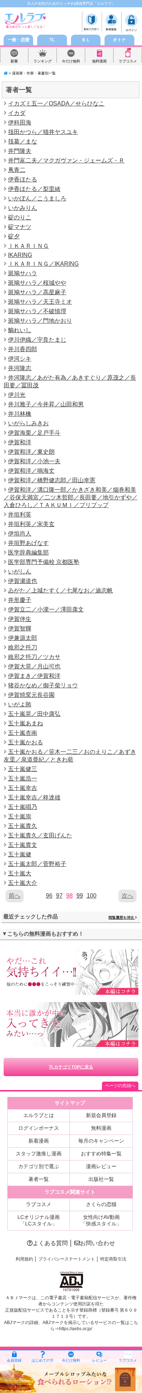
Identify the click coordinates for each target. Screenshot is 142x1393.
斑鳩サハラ (22, 273)
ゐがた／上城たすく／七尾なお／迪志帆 (60, 590)
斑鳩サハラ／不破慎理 (37, 311)
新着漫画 (38, 1141)
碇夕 (14, 236)
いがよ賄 (19, 704)
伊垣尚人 (19, 533)
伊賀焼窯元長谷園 (31, 695)
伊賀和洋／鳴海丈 (31, 471)
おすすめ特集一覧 (101, 1153)
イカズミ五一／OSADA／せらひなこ (56, 103)
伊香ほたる (22, 179)
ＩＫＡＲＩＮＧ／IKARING (43, 264)
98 (69, 896)
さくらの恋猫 (101, 1204)
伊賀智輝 (19, 628)
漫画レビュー (101, 1166)
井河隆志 (19, 368)
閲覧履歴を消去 (122, 918)
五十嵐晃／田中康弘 (34, 714)
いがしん (19, 571)
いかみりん (22, 208)
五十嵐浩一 (22, 778)
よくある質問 (50, 1243)
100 (91, 896)
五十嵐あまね (25, 723)
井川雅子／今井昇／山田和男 (46, 404)
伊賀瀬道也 (22, 581)
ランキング (42, 61)
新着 (14, 61)
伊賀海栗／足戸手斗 (34, 433)
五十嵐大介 (22, 883)
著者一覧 (38, 1179)
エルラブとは (38, 1115)
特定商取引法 (113, 1259)
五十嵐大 (19, 873)
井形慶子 (19, 600)
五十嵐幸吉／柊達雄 (34, 797)
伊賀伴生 (19, 619)
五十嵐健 (19, 854)
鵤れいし (19, 330)
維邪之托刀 (22, 647)
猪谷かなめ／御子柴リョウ (43, 685)
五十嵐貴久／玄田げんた (40, 835)
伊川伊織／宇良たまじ (37, 340)
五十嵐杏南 (22, 733)
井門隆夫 (19, 151)
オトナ (119, 39)
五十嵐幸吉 (22, 788)
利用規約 (24, 1259)
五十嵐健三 (22, 769)
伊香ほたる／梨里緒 (34, 189)
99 (79, 896)
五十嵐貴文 (22, 845)
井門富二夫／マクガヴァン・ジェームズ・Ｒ (66, 160)
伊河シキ (19, 359)
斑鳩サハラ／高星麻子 (37, 292)
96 (49, 896)
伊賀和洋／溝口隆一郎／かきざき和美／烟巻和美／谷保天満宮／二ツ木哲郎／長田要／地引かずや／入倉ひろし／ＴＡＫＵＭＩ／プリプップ (71, 497)
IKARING (20, 255)
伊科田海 (19, 122)
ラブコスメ (128, 61)
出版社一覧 (101, 1179)
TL (52, 39)
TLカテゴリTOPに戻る (71, 1067)
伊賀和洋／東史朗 (31, 452)
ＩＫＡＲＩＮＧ (28, 246)
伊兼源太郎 (22, 638)
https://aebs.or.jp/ (75, 1328)
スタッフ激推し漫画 (39, 1153)
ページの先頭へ (120, 1085)
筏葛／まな (22, 141)
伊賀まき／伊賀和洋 (34, 676)
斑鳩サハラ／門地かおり (40, 321)
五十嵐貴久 (22, 826)
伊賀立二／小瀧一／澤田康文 (46, 609)
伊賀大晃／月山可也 (34, 666)
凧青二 (16, 170)
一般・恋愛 (18, 39)
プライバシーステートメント (66, 1259)
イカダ (16, 113)
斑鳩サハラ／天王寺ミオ (40, 302)
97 (59, 896)
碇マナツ (19, 227)
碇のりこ (19, 217)
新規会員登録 (101, 1115)
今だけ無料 (71, 61)
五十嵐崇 (19, 816)
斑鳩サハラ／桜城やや (37, 283)
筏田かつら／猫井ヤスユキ (43, 132)
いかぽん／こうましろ (37, 198)
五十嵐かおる (25, 742)
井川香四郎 (22, 349)
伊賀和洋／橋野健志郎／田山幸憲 (51, 480)
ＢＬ (86, 39)
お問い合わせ (97, 1243)
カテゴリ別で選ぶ (38, 1166)
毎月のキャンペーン (101, 1141)
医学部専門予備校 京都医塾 (43, 562)
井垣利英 (19, 514)
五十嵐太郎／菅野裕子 (37, 864)
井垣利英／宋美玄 (31, 524)
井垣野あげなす (28, 543)
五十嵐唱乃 (22, 807)
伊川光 (16, 395)
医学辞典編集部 (28, 552)
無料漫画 (99, 61)
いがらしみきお (28, 423)
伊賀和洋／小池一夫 (34, 461)
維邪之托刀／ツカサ (34, 657)
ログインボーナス (38, 1128)
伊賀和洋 (19, 442)
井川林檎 (19, 414)
